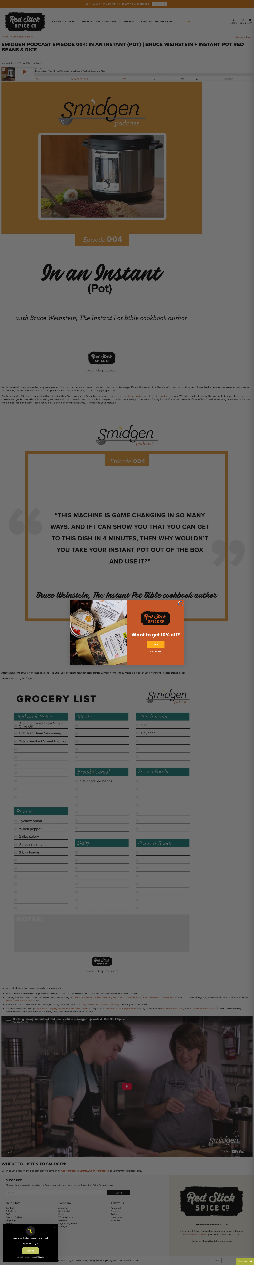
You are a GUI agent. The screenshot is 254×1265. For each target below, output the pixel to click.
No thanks (155, 651)
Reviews (243, 1261)
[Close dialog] (180, 603)
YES (155, 644)
